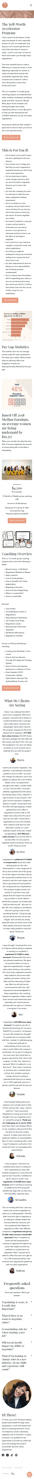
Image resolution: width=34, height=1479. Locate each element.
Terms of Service (7, 1468)
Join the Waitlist (10, 300)
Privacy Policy (18, 1468)
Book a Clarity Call (11, 137)
